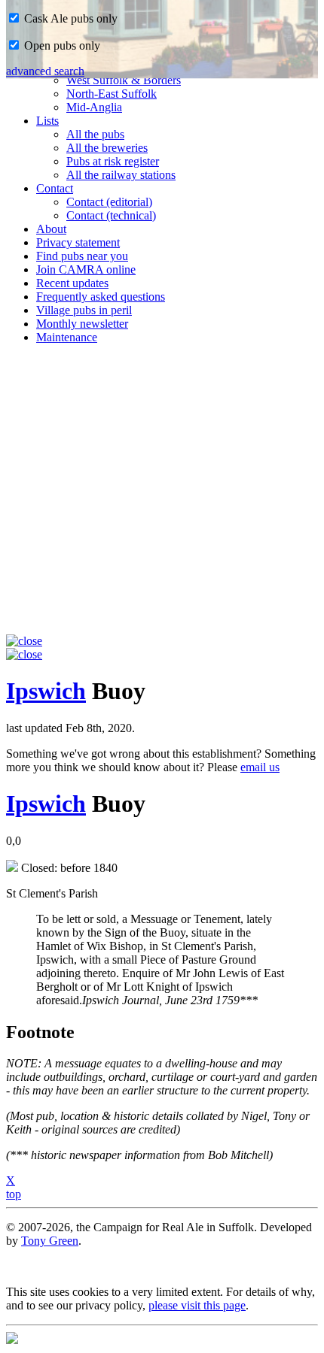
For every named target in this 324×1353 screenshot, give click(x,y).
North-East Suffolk (111, 93)
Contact (54, 188)
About (51, 228)
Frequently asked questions (100, 296)
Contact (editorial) (109, 201)
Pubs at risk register (112, 161)
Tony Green (49, 1240)
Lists (47, 120)
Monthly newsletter (82, 323)
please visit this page (197, 1305)
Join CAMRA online (86, 269)
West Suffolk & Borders (123, 80)
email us (260, 767)
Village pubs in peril (84, 310)
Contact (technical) (111, 215)
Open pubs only (60, 45)
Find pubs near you (82, 256)
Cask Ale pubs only (69, 18)
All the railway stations (121, 174)
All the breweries (107, 147)
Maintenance (66, 337)
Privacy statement (78, 242)
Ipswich (46, 690)
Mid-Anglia (94, 107)
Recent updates (72, 283)
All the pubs (95, 134)
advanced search (45, 71)
